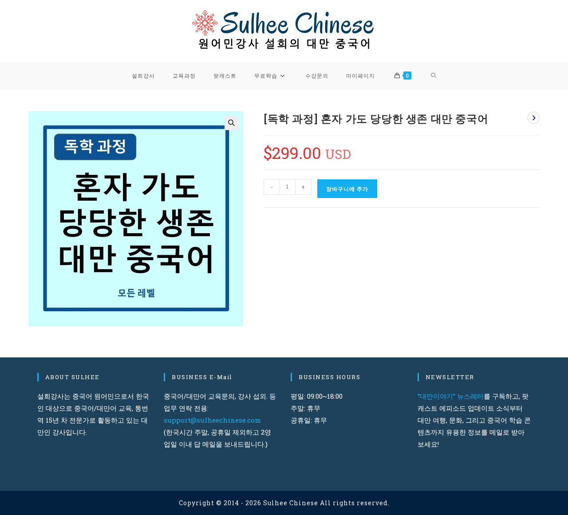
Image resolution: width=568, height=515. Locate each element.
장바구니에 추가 (347, 188)
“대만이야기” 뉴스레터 (451, 396)
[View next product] (533, 117)
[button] (232, 123)
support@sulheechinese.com (212, 420)
